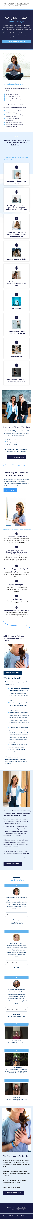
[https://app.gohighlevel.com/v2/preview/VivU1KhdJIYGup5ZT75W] (16, 1208)
